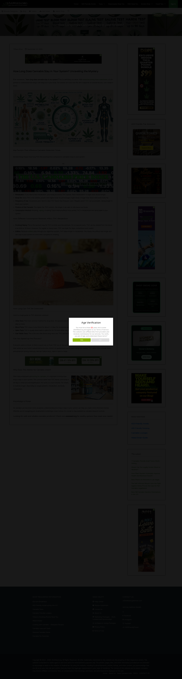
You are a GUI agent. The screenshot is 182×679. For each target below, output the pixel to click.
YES (81, 340)
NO (100, 340)
